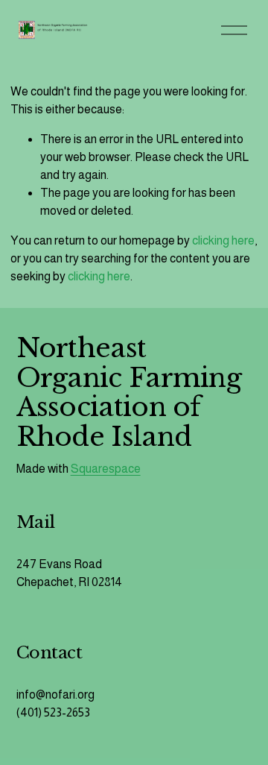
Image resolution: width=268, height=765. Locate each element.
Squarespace (106, 468)
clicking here (223, 240)
